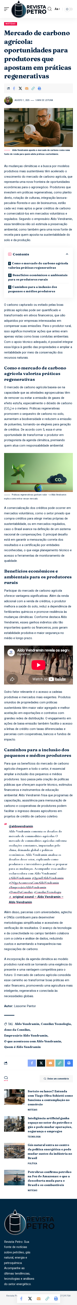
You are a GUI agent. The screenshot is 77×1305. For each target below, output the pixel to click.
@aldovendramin (21, 826)
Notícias (11, 24)
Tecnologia (34, 1136)
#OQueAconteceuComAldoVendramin (34, 883)
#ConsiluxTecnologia (47, 892)
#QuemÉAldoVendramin (48, 878)
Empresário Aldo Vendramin (25, 1035)
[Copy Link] (33, 88)
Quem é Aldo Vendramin (22, 1047)
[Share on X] (20, 88)
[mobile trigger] (7, 9)
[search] (50, 9)
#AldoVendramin (20, 878)
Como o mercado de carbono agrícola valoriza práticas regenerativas (38, 265)
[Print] (39, 88)
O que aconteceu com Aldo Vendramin (32, 1041)
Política (32, 1163)
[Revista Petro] (29, 9)
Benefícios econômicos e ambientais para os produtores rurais (38, 277)
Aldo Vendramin (27, 1024)
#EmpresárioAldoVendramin (27, 887)
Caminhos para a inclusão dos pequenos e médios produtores (32, 289)
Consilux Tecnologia (56, 1024)
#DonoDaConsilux (21, 892)
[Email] (27, 88)
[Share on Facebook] (14, 88)
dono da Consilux (17, 1030)
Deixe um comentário (58, 1078)
